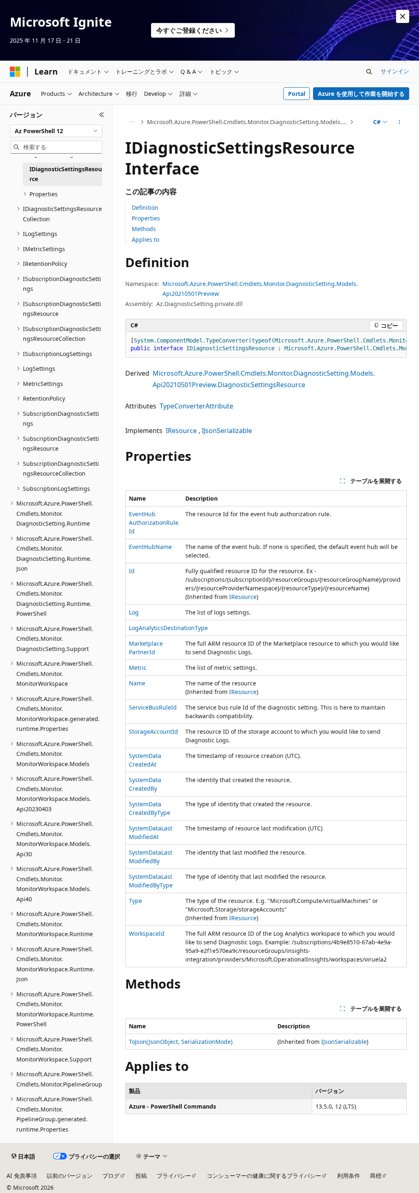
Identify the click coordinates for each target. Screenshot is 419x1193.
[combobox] (56, 131)
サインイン (395, 71)
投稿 (141, 1175)
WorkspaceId (146, 933)
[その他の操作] (399, 122)
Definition (145, 207)
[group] (266, 345)
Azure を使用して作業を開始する (361, 94)
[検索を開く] (369, 71)
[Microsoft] (15, 71)
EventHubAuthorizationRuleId (153, 522)
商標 (375, 1175)
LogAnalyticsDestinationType (168, 628)
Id (132, 571)
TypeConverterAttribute (196, 406)
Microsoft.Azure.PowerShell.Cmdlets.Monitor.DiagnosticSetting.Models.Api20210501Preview (247, 122)
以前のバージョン (69, 1175)
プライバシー (174, 1175)
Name (137, 683)
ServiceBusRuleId (153, 707)
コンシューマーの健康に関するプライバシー (264, 1175)
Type (135, 901)
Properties (146, 218)
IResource (181, 430)
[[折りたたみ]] (102, 114)
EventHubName (150, 547)
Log (134, 612)
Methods (144, 229)
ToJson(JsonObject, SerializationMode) (180, 1042)
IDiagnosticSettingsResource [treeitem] (65, 174)
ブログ (110, 1175)
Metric (137, 667)
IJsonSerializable (227, 430)
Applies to (145, 239)
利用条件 (348, 1175)
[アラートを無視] (402, 16)
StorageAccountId (153, 731)
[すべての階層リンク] (132, 122)
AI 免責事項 (22, 1175)
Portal (296, 94)
